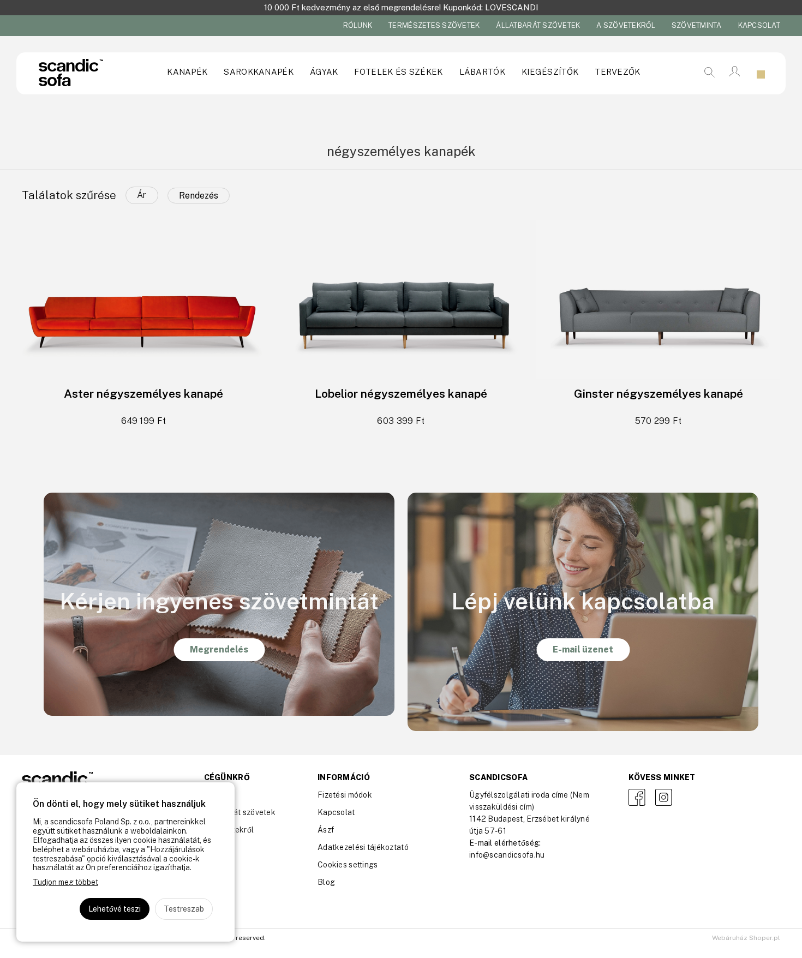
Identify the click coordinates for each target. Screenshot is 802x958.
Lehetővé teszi (114, 909)
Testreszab (184, 909)
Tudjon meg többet (65, 882)
